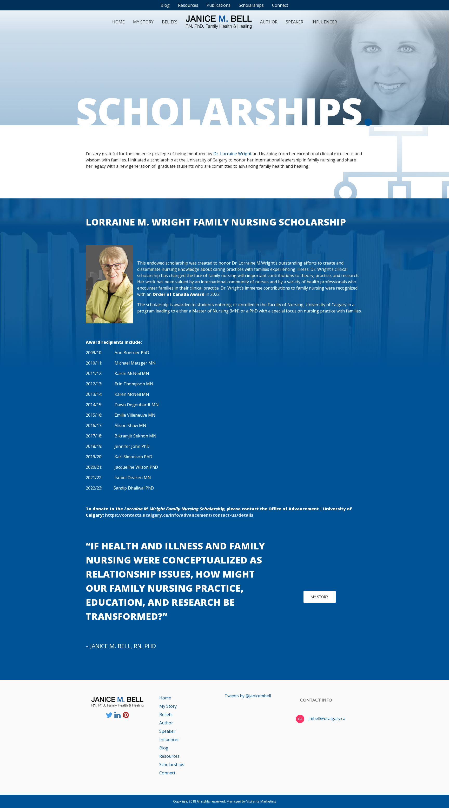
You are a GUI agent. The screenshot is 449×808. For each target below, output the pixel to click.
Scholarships (171, 764)
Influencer (324, 22)
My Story (143, 22)
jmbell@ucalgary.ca (326, 718)
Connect (167, 773)
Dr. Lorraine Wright (232, 153)
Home (118, 22)
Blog (163, 748)
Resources (169, 756)
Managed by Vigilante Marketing (251, 801)
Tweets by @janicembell (247, 696)
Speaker (294, 22)
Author (269, 22)
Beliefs (169, 22)
